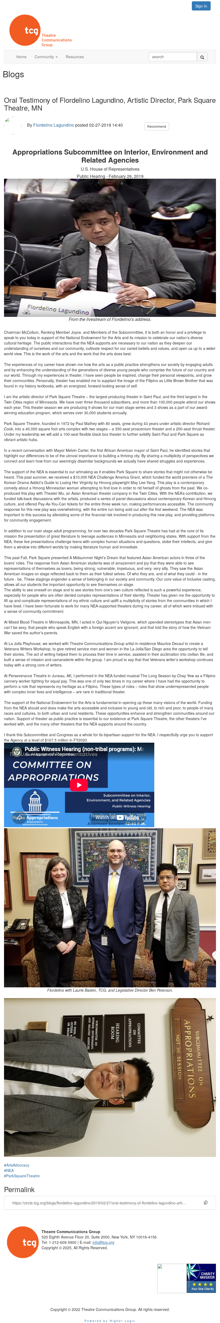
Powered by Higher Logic (110, 1320)
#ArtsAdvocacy (16, 1165)
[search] (202, 56)
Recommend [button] (156, 126)
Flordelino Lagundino (53, 125)
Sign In (201, 6)
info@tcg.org (103, 1242)
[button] (46, 56)
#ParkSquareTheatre (22, 1175)
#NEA (9, 1170)
